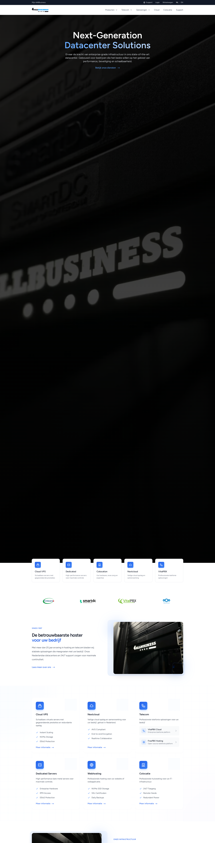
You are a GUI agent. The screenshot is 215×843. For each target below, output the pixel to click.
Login (157, 2)
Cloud (156, 10)
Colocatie (167, 10)
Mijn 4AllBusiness (39, 2)
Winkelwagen (168, 2)
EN (182, 2)
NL (177, 2)
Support (149, 2)
